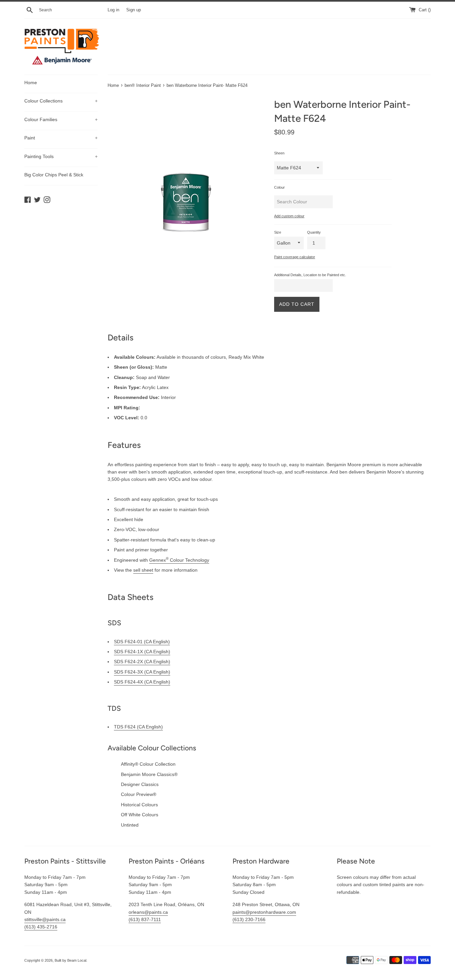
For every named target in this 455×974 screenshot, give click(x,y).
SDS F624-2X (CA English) (142, 661)
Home (30, 82)
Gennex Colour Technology (179, 560)
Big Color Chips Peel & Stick (53, 174)
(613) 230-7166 (248, 919)
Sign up (133, 10)
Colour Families (61, 119)
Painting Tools (61, 156)
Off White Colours (139, 814)
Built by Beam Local (70, 960)
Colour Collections (61, 100)
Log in (113, 10)
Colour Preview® (138, 794)
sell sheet (143, 570)
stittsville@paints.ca (45, 919)
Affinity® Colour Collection (148, 764)
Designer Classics (140, 784)
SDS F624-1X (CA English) (142, 651)
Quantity (314, 232)
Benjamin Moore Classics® (149, 774)
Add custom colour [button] (289, 216)
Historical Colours (139, 804)
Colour (279, 187)
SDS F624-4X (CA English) (142, 681)
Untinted (130, 825)
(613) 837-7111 (145, 919)
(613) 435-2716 (40, 926)
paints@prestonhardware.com (264, 912)
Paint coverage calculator (294, 257)
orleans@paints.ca (148, 912)
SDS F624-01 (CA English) (142, 641)
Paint (61, 137)
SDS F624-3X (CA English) (142, 672)
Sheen (279, 153)
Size (277, 232)
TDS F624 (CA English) (138, 726)
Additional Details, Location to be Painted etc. (310, 275)
